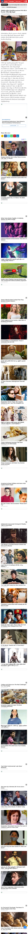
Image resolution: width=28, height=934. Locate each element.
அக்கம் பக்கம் (18, 1)
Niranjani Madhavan (6, 13)
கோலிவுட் (6, 1)
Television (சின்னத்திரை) (11, 7)
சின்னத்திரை (11, 1)
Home (3, 7)
